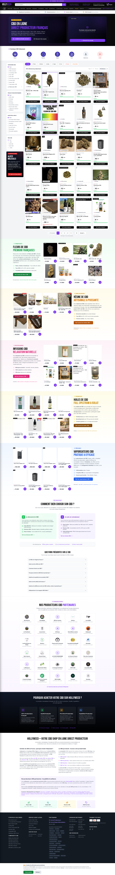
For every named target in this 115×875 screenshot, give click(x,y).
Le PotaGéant (69, 791)
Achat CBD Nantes (81, 824)
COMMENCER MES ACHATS (22, 39)
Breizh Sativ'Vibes (13, 106)
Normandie (11, 129)
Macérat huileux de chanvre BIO (83, 123)
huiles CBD (42, 758)
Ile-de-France (12, 127)
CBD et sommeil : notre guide (23, 381)
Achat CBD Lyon (81, 819)
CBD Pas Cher (63, 765)
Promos (76, 8)
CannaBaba (48, 791)
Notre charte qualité (32, 279)
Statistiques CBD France (14, 833)
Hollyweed (23, 792)
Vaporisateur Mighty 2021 (49, 154)
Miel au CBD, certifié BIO (82, 216)
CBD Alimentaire (12, 68)
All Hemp (11, 99)
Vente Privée (59, 8)
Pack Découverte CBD (14, 78)
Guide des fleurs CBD (24, 279)
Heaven (78, 154)
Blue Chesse (29, 154)
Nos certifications (93, 430)
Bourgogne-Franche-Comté (15, 121)
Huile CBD (11, 76)
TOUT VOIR (4, 9)
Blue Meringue (29, 216)
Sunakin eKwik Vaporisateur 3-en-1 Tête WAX (100, 155)
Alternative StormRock (13, 840)
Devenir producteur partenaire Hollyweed (58, 686)
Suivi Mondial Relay (32, 834)
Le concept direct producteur (63, 544)
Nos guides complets (48, 544)
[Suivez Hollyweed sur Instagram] (90, 829)
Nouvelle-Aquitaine (13, 131)
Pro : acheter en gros (108, 8)
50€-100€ (11, 145)
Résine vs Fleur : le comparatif (85, 328)
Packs (46, 8)
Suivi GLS (30, 835)
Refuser (38, 872)
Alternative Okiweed (13, 845)
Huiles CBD (22, 8)
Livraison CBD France (75, 817)
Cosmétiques (41, 8)
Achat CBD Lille (81, 829)
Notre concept (56, 727)
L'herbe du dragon (66, 793)
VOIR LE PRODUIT (33, 101)
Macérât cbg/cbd (64, 216)
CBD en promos (12, 70)
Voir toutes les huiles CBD (82, 425)
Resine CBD (11, 82)
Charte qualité (65, 727)
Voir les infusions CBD (20, 376)
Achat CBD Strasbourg (80, 827)
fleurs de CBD (34, 758)
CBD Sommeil (63, 756)
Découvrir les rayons (41, 39)
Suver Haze (62, 154)
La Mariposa (32, 793)
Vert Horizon (43, 791)
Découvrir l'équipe (45, 727)
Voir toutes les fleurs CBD (21, 274)
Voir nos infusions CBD (27, 534)
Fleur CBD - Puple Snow (48, 91)
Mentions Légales (32, 827)
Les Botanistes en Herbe (31, 792)
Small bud (79, 90)
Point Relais (40, 834)
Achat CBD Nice (72, 824)
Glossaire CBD (12, 829)
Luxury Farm (74, 791)
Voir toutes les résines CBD (82, 322)
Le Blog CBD (11, 825)
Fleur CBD (11, 74)
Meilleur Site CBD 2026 (13, 838)
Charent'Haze (72, 792)
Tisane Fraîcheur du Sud (65, 185)
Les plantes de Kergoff (54, 792)
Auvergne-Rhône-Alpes (14, 119)
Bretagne (11, 123)
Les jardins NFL (60, 793)
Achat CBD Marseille (73, 821)
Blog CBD (73, 727)
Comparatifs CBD (12, 831)
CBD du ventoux (54, 791)
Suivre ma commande (33, 821)
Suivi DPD (40, 835)
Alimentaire (34, 8)
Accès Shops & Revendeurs (58, 822)
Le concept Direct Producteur (15, 821)
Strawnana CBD (97, 185)
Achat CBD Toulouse (80, 822)
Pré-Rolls (66, 8)
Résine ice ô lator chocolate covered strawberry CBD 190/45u (49, 218)
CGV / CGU (31, 825)
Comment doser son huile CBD (83, 430)
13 (76, 233)
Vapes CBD (28, 8)
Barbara (11, 101)
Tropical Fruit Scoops (48, 124)
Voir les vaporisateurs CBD (82, 479)
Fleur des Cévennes (25, 793)
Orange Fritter (46, 185)
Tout (10, 67)
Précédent (52, 233)
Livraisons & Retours (33, 823)
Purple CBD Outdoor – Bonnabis (31, 123)
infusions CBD (25, 759)
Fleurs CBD (10, 8)
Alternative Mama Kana (13, 841)
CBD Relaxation (63, 762)
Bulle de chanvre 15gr (82, 185)
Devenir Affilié (52, 824)
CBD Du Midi (85, 793)
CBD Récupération (64, 760)
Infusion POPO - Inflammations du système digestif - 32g (100, 92)
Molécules (53, 8)
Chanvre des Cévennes (44, 792)
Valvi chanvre (66, 792)
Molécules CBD (13, 86)
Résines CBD (16, 8)
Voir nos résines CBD (66, 535)
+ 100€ (10, 147)
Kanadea (23, 794)
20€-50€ (11, 144)
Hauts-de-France (13, 125)
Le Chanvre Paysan (88, 792)
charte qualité (69, 781)
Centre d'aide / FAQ (33, 820)
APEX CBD (11, 97)
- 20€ (10, 142)
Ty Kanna (91, 793)
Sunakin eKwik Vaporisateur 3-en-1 (32, 186)
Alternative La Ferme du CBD (15, 847)
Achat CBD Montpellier (71, 827)
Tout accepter (28, 872)
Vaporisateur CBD (13, 84)
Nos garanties (95, 484)
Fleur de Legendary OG (65, 90)
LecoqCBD (63, 791)
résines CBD (50, 758)
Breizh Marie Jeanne (13, 104)
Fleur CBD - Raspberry (65, 123)
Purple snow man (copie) (99, 123)
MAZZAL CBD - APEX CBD (32, 90)
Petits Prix (82, 8)
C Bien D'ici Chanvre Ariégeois (13, 109)
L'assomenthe (97, 216)
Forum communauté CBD (14, 827)
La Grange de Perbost (47, 793)
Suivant (82, 233)
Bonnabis (11, 102)
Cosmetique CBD (13, 72)
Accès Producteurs (56, 820)
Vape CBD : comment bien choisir (85, 484)
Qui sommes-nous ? (33, 381)
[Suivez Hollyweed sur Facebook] (92, 829)
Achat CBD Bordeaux (71, 830)
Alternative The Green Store (14, 843)
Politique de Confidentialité (34, 829)
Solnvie (59, 791)
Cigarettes (71, 8)
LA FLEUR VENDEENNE (80, 792)
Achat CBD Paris (72, 819)
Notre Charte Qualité (13, 823)
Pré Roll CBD (12, 80)
